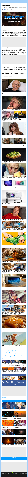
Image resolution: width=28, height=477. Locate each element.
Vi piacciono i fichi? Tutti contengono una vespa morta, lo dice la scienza (11, 354)
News (2, 7)
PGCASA (12, 473)
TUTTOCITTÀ (17, 473)
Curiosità (9, 7)
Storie (4, 7)
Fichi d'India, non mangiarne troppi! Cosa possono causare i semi (10, 349)
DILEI (19, 473)
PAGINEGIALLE (6, 473)
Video (7, 7)
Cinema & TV (13, 7)
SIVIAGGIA (21, 473)
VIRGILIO (4, 473)
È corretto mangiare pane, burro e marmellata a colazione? (9, 350)
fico (9, 33)
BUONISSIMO (25, 473)
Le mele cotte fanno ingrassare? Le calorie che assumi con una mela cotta (11, 353)
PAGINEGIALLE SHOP (9, 473)
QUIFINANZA (23, 473)
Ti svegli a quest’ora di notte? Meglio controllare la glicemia (9, 356)
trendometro (6, 400)
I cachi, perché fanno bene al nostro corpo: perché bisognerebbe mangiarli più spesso (13, 355)
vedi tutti (14, 384)
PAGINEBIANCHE (14, 473)
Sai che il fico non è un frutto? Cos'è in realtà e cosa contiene (9, 351)
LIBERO (2, 473)
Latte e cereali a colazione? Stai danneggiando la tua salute (9, 352)
